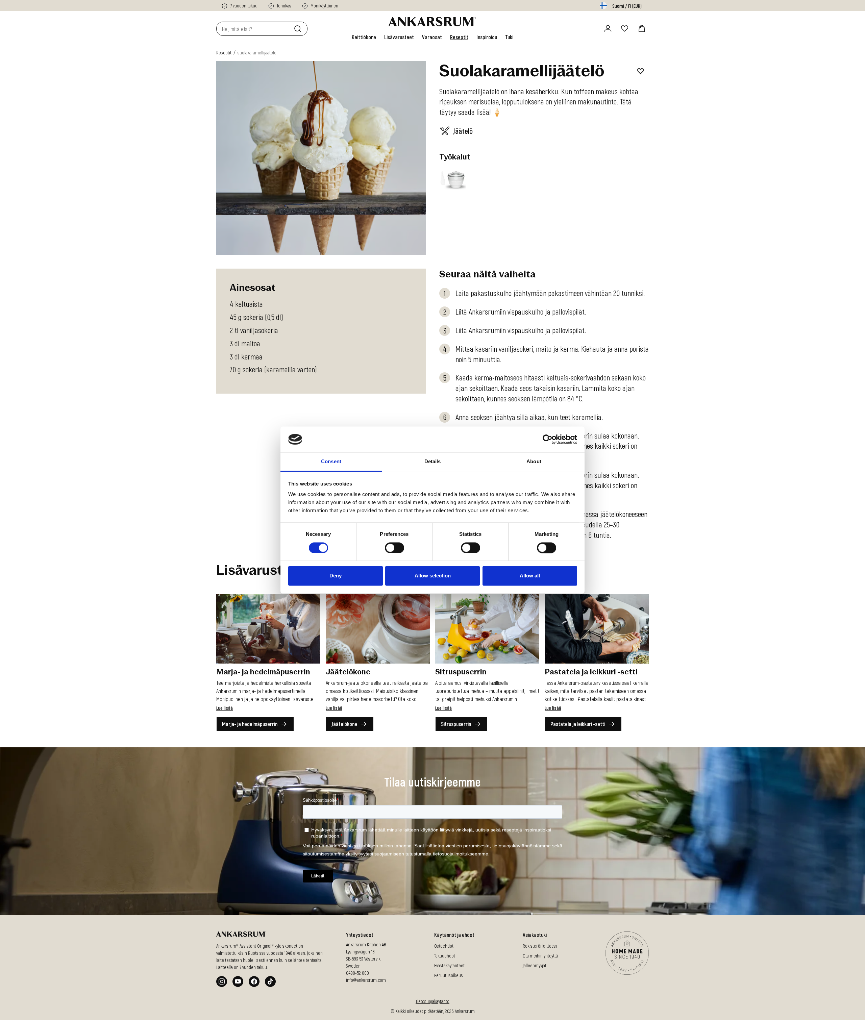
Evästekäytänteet (449, 965)
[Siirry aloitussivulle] (432, 21)
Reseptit (223, 52)
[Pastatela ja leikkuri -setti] (597, 629)
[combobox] (254, 28)
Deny (335, 576)
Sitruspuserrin (456, 724)
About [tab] (533, 462)
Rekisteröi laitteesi (540, 946)
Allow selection (433, 576)
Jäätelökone (344, 724)
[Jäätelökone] (378, 629)
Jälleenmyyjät (534, 965)
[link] (364, 37)
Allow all (530, 576)
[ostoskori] (642, 28)
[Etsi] (299, 28)
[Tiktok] (270, 981)
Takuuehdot (444, 956)
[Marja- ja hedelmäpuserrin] (268, 629)
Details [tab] (432, 462)
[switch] (394, 547)
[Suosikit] (625, 28)
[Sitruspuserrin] (487, 629)
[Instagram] (221, 981)
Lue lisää (224, 708)
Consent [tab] (331, 462)
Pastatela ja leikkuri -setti (577, 724)
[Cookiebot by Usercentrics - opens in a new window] (547, 439)
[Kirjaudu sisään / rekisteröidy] (608, 28)
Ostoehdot (443, 946)
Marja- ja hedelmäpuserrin (249, 724)
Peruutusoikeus (448, 975)
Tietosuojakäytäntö (432, 1001)
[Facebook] (254, 981)
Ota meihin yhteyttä (540, 956)
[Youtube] (237, 981)
